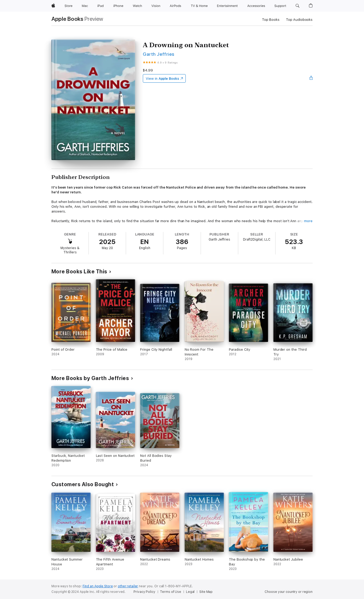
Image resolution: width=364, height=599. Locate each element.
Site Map (206, 592)
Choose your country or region (289, 592)
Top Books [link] (271, 20)
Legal (190, 592)
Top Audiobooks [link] (299, 20)
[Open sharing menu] (311, 78)
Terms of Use (170, 592)
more (308, 221)
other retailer (128, 586)
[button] (297, 6)
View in (162, 79)
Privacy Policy (144, 592)
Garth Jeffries (159, 54)
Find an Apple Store (98, 586)
